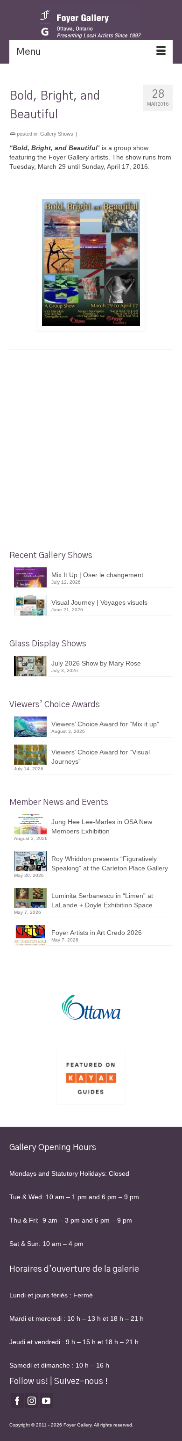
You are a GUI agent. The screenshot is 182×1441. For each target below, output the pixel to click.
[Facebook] (17, 1400)
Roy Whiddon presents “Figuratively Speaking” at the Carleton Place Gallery (109, 863)
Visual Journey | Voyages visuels (99, 602)
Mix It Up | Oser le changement (97, 575)
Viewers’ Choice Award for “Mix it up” (105, 724)
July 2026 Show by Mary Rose (96, 663)
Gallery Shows (56, 134)
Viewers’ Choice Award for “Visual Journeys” (100, 756)
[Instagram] (31, 1400)
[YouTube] (46, 1400)
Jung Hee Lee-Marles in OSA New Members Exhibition (101, 826)
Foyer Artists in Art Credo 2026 (96, 932)
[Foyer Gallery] (91, 25)
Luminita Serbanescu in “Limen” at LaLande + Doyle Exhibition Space (102, 900)
